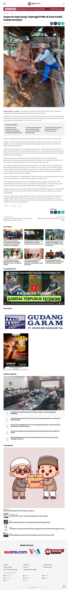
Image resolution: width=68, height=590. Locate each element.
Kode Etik (26, 565)
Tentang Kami (7, 567)
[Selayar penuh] (62, 303)
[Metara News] (34, 3)
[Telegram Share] (59, 23)
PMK (19, 206)
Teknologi (12, 514)
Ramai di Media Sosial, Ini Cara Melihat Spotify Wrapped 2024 (29, 522)
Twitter (27, 575)
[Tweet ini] (55, 23)
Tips (8, 509)
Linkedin (27, 578)
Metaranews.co (33, 587)
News (4, 509)
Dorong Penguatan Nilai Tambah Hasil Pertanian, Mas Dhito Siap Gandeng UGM (54, 261)
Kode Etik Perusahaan (10, 569)
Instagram (8, 578)
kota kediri (13, 206)
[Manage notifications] (64, 586)
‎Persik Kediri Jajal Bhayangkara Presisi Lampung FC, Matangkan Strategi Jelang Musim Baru (13, 130)
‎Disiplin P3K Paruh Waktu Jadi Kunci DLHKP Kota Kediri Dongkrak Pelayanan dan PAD (33, 242)
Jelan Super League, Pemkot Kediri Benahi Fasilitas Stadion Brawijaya (53, 129)
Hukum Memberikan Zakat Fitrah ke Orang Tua (19, 511)
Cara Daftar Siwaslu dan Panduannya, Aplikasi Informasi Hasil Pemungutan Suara (36, 529)
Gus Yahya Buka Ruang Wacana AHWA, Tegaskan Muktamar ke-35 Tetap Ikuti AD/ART (12, 262)
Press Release (47, 565)
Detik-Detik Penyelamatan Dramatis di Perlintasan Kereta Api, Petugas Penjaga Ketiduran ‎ (34, 438)
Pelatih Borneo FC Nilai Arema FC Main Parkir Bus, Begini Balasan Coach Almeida (17, 218)
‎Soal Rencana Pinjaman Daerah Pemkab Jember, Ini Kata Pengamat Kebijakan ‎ (33, 412)
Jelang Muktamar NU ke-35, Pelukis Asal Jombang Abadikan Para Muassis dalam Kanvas (35, 419)
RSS (26, 580)
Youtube (46, 578)
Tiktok (6, 580)
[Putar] (5, 303)
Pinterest (46, 575)
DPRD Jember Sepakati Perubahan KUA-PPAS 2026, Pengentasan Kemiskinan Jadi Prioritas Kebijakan (12, 243)
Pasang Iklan (47, 567)
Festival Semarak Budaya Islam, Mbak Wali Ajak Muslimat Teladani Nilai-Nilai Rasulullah (33, 130)
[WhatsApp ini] (63, 23)
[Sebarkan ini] (51, 23)
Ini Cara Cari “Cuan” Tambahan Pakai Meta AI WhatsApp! (28, 516)
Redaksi (5, 565)
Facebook (8, 575)
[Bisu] (60, 303)
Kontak (25, 567)
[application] (34, 288)
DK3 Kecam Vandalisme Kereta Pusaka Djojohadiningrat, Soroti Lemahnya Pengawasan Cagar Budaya (35, 425)
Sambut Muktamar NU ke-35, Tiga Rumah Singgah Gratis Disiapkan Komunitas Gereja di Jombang (54, 243)
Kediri (6, 206)
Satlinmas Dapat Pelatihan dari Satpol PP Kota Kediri (51, 218)
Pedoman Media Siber (29, 569)
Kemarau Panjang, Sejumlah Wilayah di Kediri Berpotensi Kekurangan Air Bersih (35, 431)
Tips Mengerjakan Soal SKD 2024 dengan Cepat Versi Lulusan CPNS (31, 535)
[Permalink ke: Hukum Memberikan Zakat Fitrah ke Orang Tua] (34, 477)
